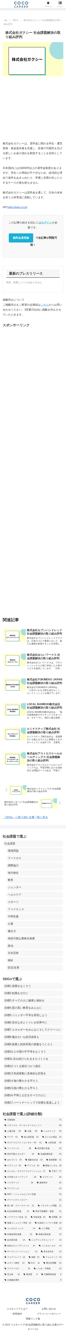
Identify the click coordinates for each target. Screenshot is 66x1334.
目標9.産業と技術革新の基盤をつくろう (28, 1044)
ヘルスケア (14, 894)
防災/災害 (13, 967)
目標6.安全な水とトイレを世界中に (25, 1022)
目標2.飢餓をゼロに (16, 993)
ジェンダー (14, 887)
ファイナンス (16, 909)
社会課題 (9, 843)
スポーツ (13, 901)
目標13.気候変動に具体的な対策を (25, 1073)
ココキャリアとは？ (17, 1308)
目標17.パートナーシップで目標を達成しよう (32, 1102)
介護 (10, 923)
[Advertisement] (33, 108)
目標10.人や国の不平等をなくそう (25, 1051)
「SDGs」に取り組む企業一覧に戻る (25, 817)
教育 (10, 879)
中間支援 (13, 916)
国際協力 (13, 865)
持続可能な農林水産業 (21, 938)
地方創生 (13, 872)
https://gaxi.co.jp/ (17, 207)
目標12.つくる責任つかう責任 (22, 1066)
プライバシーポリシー (49, 1313)
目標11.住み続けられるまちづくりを (26, 1058)
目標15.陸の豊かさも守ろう (21, 1088)
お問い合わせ (49, 1308)
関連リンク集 (33, 1318)
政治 (10, 945)
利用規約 (17, 1313)
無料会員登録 (21, 237)
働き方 (12, 931)
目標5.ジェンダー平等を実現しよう (25, 1015)
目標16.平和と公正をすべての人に (25, 1095)
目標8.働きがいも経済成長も (21, 1036)
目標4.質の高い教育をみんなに (23, 1007)
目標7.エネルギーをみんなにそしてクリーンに (32, 1029)
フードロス (14, 858)
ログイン (46, 222)
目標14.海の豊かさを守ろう (21, 1080)
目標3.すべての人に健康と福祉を (24, 1000)
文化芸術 (13, 952)
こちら (45, 304)
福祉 (10, 960)
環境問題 (13, 850)
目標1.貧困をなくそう (17, 986)
